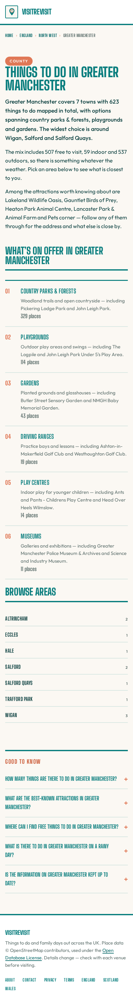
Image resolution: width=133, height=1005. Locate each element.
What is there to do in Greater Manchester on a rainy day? (57, 850)
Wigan (66, 715)
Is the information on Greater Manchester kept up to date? (56, 879)
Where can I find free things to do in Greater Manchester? (61, 826)
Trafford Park (66, 699)
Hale (66, 651)
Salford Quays (66, 683)
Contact (29, 979)
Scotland (111, 979)
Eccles (66, 635)
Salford (66, 667)
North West (48, 35)
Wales (10, 988)
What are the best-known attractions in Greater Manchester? (52, 802)
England (26, 35)
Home (9, 35)
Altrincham (66, 618)
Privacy (50, 979)
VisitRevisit (36, 11)
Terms (69, 979)
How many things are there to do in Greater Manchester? (61, 778)
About (10, 979)
